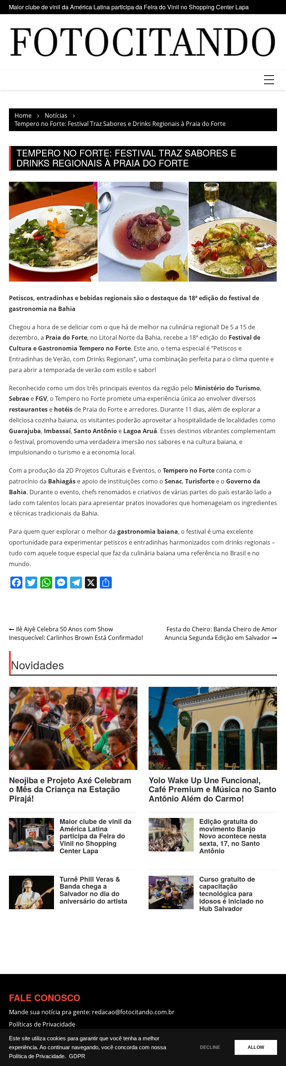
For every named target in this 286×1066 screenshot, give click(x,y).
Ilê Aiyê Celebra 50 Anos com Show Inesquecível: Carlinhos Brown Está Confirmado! (76, 633)
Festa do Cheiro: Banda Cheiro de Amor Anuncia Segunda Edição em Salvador (221, 633)
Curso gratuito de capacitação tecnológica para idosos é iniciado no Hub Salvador (231, 893)
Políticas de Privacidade (42, 1024)
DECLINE (210, 1047)
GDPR (77, 1056)
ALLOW (256, 1047)
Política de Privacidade (36, 1056)
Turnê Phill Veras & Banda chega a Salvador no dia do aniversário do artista (93, 890)
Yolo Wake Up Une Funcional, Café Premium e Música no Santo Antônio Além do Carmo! (212, 789)
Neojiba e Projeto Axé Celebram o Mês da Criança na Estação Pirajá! (70, 789)
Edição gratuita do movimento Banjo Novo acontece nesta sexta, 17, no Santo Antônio (232, 836)
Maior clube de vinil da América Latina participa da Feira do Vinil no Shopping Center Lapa (129, 7)
